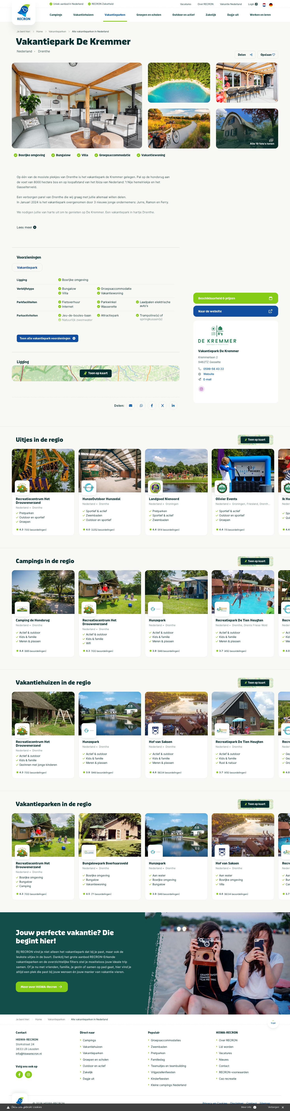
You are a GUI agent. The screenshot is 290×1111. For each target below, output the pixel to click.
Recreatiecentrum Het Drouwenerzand (33, 501)
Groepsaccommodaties (166, 1040)
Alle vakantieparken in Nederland (90, 31)
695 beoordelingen (35, 651)
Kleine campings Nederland (168, 1085)
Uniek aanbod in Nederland (68, 3)
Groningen (172, 503)
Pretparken (158, 1053)
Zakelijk (211, 15)
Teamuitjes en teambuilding (168, 1065)
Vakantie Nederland (231, 4)
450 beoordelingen (235, 651)
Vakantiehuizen (83, 15)
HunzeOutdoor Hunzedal (101, 499)
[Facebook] (19, 1074)
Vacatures (185, 4)
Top (273, 1023)
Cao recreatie (227, 1078)
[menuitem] (56, 15)
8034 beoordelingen (169, 772)
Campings (56, 15)
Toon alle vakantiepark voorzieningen (45, 338)
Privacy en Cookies (215, 1103)
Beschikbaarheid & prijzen (216, 298)
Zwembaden (159, 1046)
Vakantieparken (115, 15)
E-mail (207, 379)
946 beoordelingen (168, 651)
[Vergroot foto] (179, 83)
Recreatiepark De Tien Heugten (239, 620)
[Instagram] (28, 1074)
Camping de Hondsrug (33, 620)
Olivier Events (226, 499)
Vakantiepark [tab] (27, 267)
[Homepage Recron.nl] (20, 1102)
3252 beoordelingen (103, 529)
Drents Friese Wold (255, 625)
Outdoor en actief (183, 15)
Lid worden (226, 1046)
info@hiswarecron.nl (29, 1053)
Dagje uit (233, 15)
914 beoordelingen (168, 529)
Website (208, 374)
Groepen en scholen (149, 15)
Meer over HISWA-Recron (39, 987)
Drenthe (37, 507)
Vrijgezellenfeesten (163, 1072)
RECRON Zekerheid (102, 3)
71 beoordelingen (101, 894)
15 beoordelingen (234, 529)
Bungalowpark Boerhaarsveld (105, 863)
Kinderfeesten (160, 1078)
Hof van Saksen (160, 742)
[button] (272, 494)
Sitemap (265, 1103)
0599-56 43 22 (213, 368)
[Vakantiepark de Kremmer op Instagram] (201, 389)
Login (251, 4)
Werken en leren (260, 15)
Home (39, 31)
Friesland (252, 503)
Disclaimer (236, 1103)
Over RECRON (205, 4)
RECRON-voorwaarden (234, 1072)
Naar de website (210, 311)
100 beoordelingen (35, 529)
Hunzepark (157, 620)
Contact (224, 1065)
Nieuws (223, 1059)
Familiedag (158, 1059)
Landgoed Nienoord (164, 499)
